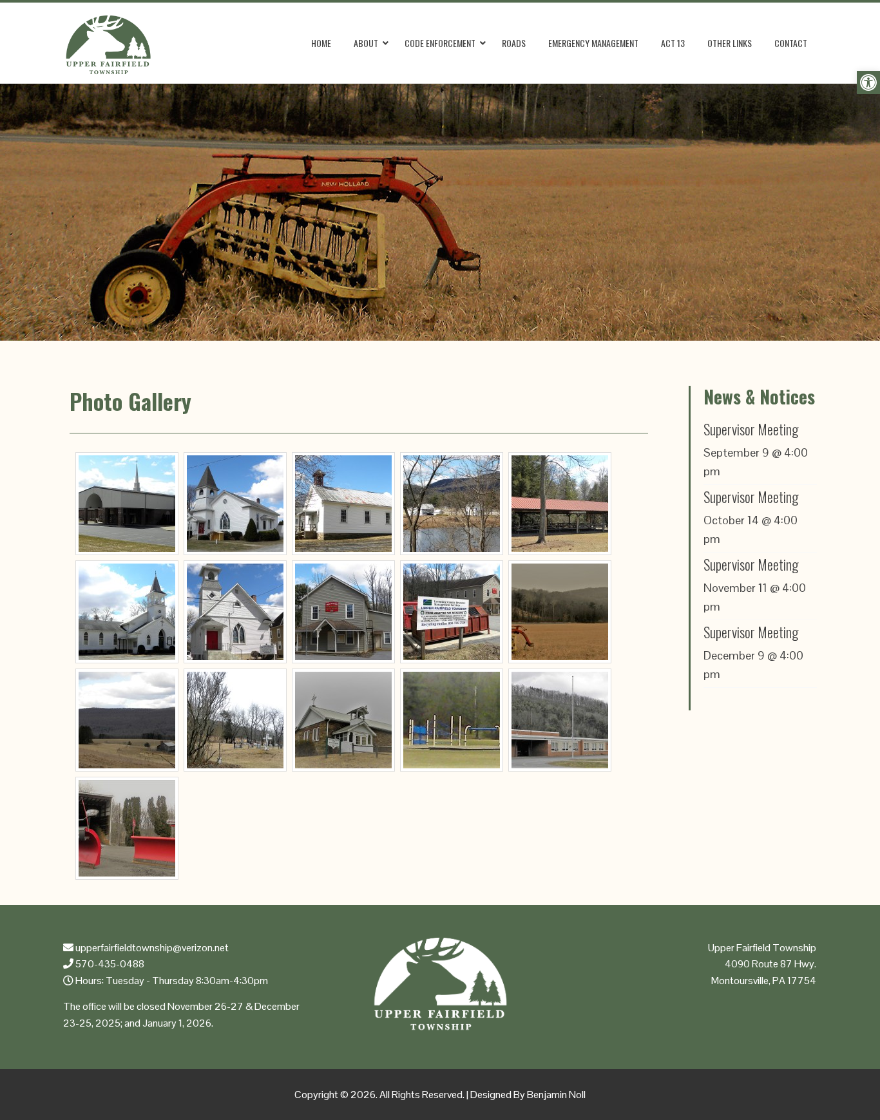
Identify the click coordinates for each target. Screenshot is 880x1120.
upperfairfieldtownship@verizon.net (151, 947)
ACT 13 (673, 43)
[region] (440, 212)
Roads (514, 43)
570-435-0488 (108, 964)
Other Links (729, 43)
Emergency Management (593, 43)
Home (321, 43)
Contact (790, 43)
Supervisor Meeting (750, 429)
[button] (868, 82)
